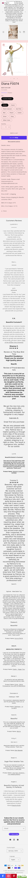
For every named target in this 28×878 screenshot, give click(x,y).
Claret (13, 105)
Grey (12, 116)
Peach (11, 112)
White (5, 105)
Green (19, 112)
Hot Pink (18, 109)
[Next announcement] (25, 11)
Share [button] (5, 211)
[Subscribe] (23, 828)
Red (4, 112)
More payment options (14, 141)
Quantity (3, 124)
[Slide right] (17, 78)
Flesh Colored (7, 109)
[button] (3, 32)
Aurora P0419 (19, 638)
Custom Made (7, 98)
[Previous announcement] (2, 11)
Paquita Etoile (16, 805)
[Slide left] (10, 78)
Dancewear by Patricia (13, 870)
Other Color (6, 120)
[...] (11, 340)
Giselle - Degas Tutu (19, 669)
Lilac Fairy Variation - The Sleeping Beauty (16, 773)
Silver (5, 116)
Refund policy (19, 872)
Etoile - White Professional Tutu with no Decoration (14, 685)
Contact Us (23, 876)
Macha (19, 731)
